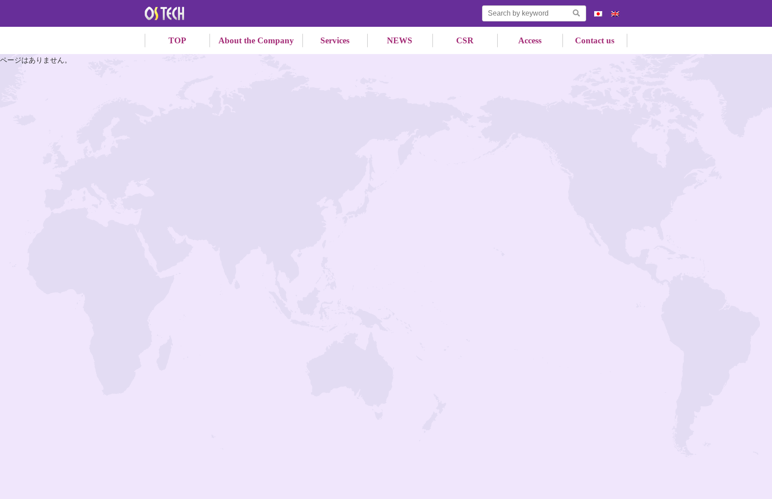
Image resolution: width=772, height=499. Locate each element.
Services (334, 40)
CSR (465, 40)
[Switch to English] (615, 14)
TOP (177, 40)
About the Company (256, 40)
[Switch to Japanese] (598, 14)
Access (529, 40)
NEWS (399, 40)
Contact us (594, 40)
